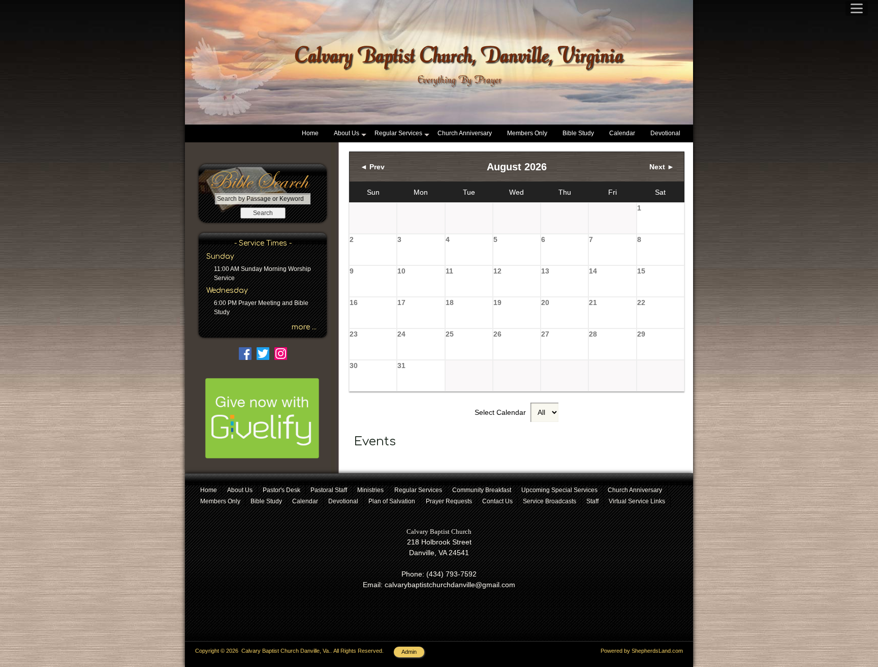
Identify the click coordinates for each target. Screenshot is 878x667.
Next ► (661, 167)
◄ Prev (372, 167)
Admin (409, 652)
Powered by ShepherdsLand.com (642, 651)
